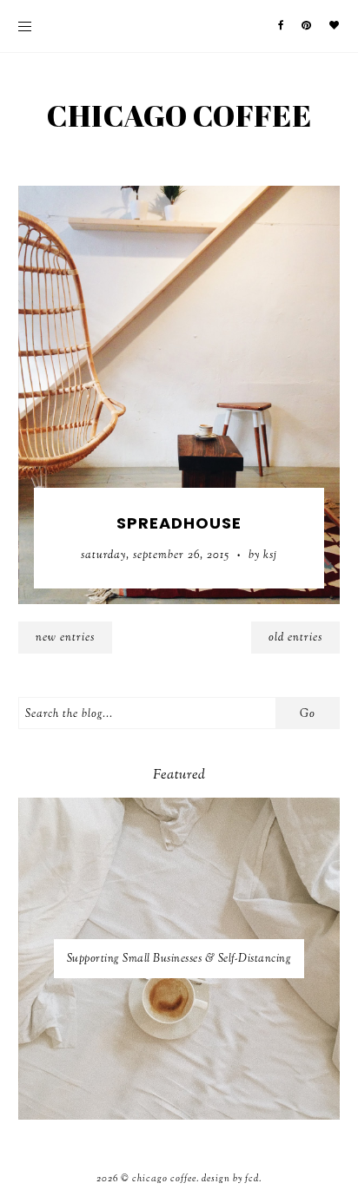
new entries (65, 638)
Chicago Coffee (179, 115)
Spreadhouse (179, 523)
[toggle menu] (24, 26)
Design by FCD (230, 1179)
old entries (295, 638)
